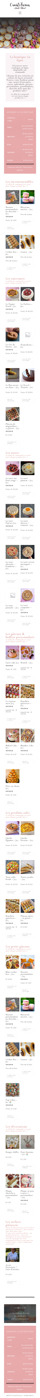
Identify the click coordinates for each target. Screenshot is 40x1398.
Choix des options (11, 320)
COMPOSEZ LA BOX (26, 222)
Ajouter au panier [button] (12, 442)
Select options (10, 228)
